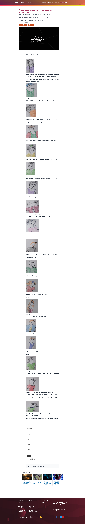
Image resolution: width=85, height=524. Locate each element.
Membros (44, 2)
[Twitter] (61, 517)
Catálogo (39, 2)
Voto (29, 455)
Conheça (29, 2)
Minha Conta (63, 2)
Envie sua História (56, 2)
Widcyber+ (49, 2)
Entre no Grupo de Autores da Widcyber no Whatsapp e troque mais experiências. (27, 517)
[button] (63, 2)
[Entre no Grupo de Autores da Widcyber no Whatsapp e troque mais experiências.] (18, 517)
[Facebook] (56, 517)
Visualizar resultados (32, 458)
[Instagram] (59, 517)
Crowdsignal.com (32, 459)
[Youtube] (63, 517)
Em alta (34, 2)
